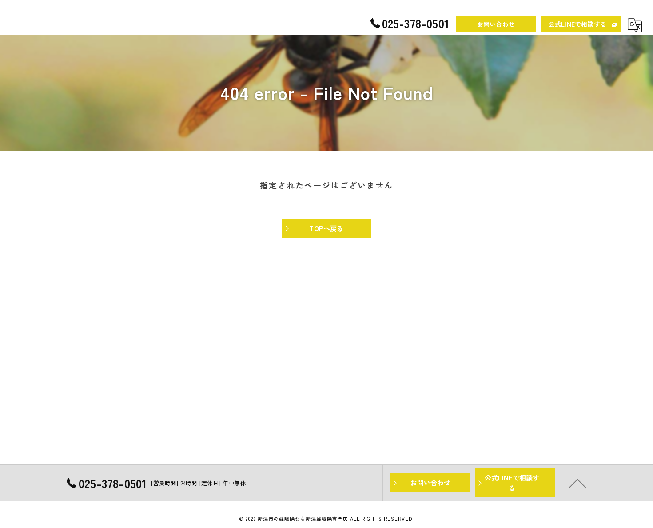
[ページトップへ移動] (577, 483)
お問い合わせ (496, 24)
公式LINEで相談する (577, 24)
